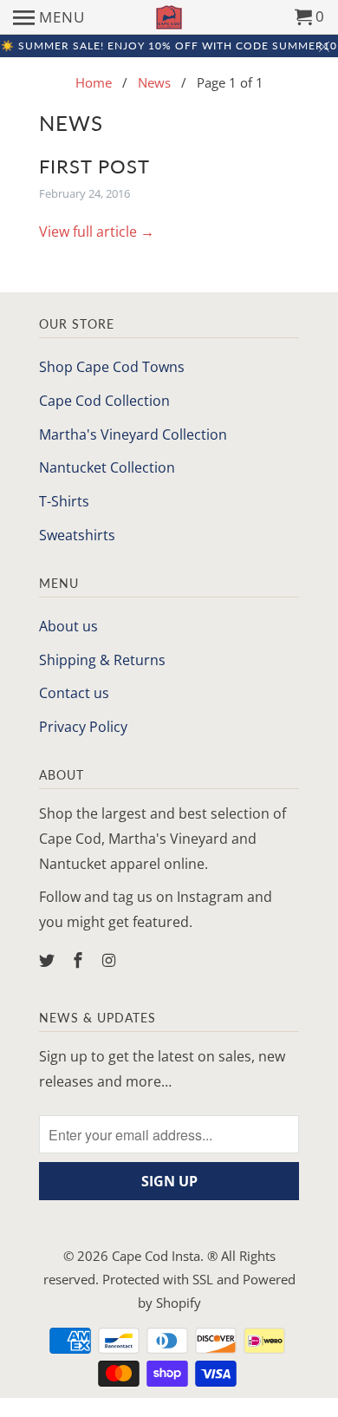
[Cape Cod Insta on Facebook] (79, 960)
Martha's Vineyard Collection (133, 434)
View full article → (96, 231)
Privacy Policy (83, 726)
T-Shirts (64, 501)
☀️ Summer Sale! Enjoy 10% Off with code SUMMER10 (169, 45)
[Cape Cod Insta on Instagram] (110, 960)
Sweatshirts (77, 535)
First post (94, 166)
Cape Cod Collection (104, 400)
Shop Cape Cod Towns (112, 366)
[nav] (49, 17)
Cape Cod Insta (156, 1255)
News (71, 122)
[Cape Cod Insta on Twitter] (48, 960)
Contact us (74, 692)
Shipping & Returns (102, 659)
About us (68, 626)
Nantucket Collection (107, 467)
